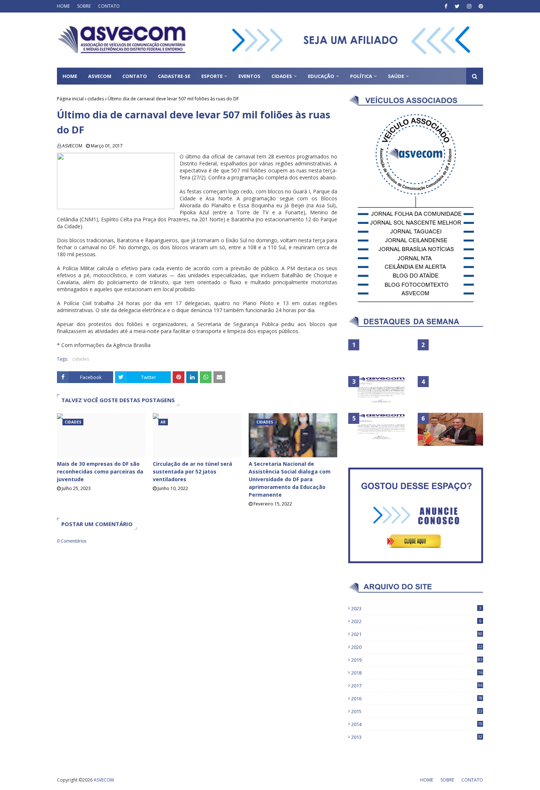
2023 (416, 608)
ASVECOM (72, 146)
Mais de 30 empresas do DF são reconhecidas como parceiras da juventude (100, 471)
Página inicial (70, 99)
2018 (416, 672)
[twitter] (457, 6)
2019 (416, 660)
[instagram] (469, 6)
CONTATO (109, 6)
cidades (95, 99)
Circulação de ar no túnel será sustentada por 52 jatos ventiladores (192, 471)
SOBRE (84, 6)
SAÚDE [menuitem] (396, 76)
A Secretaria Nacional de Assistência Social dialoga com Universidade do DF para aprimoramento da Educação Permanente (290, 479)
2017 (416, 685)
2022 (416, 621)
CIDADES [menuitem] (281, 76)
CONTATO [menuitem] (134, 76)
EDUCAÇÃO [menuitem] (321, 76)
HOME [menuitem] (69, 76)
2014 (416, 724)
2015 (416, 711)
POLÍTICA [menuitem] (361, 76)
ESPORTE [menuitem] (212, 76)
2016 (416, 698)
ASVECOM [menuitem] (99, 76)
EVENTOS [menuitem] (249, 76)
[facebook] (446, 6)
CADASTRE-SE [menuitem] (174, 76)
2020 (416, 647)
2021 (416, 634)
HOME (63, 6)
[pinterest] (480, 6)
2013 (416, 737)
